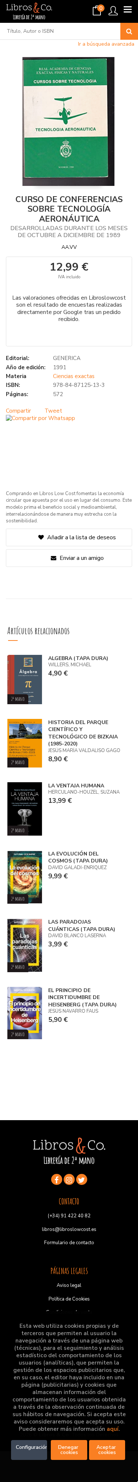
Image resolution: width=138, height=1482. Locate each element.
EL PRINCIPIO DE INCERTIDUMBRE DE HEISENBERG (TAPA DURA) (82, 997)
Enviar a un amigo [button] (81, 558)
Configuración (31, 1447)
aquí (112, 1429)
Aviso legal (69, 1285)
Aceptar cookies (106, 1450)
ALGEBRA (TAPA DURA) (78, 658)
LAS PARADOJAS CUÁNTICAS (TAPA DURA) (81, 925)
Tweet (53, 410)
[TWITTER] (81, 1179)
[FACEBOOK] (56, 1179)
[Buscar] (129, 31)
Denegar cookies (69, 1450)
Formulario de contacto (69, 1242)
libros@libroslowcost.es (69, 1229)
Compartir (18, 410)
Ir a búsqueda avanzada (106, 43)
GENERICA (67, 358)
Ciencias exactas (74, 376)
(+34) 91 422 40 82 (69, 1216)
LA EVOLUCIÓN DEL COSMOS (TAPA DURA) (78, 857)
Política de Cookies (69, 1299)
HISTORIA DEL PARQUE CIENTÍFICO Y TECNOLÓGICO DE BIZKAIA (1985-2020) (83, 733)
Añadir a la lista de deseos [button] (81, 537)
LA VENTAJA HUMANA (76, 785)
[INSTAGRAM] (69, 1179)
